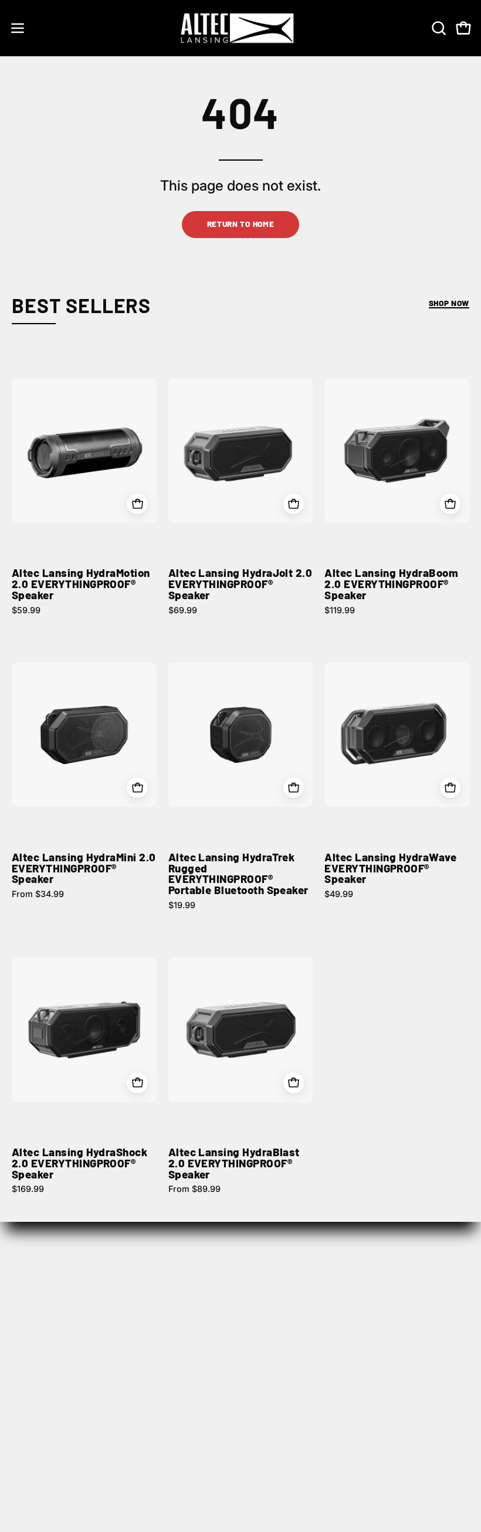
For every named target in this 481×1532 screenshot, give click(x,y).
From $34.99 (38, 894)
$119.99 (339, 610)
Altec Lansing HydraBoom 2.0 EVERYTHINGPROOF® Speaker (391, 584)
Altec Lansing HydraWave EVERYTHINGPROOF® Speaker (390, 868)
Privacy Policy (43, 1419)
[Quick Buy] (137, 504)
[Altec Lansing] (240, 28)
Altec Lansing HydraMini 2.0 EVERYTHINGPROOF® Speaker (84, 868)
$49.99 (338, 894)
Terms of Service (49, 1439)
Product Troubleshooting (308, 1400)
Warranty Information (299, 1419)
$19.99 (181, 905)
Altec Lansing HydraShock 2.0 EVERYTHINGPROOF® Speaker (79, 1163)
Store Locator (282, 1289)
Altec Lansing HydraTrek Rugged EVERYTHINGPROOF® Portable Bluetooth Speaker (238, 874)
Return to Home (241, 224)
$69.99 (182, 610)
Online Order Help (291, 1381)
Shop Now (449, 303)
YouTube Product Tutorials (311, 1439)
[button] (437, 28)
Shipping (32, 1381)
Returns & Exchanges (59, 1400)
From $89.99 (194, 1189)
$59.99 (26, 610)
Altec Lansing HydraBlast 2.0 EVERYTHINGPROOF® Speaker (234, 1163)
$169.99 (28, 1189)
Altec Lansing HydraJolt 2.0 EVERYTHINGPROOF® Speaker (240, 584)
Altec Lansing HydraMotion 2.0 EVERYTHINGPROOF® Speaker (81, 584)
